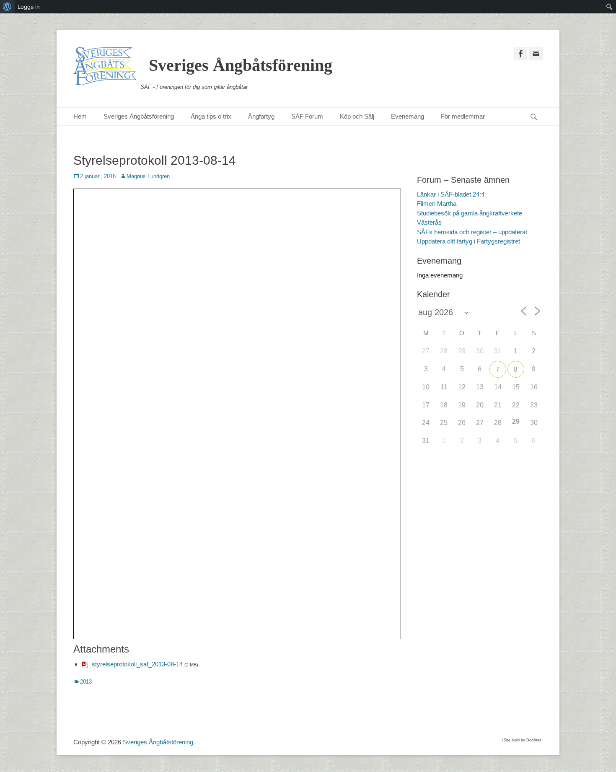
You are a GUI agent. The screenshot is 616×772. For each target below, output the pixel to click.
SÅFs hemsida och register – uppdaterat (472, 232)
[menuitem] (7, 6)
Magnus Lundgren (148, 176)
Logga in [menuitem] (29, 6)
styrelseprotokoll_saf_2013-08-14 (137, 664)
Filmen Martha (436, 203)
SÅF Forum (307, 116)
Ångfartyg (261, 116)
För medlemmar (463, 116)
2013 (86, 682)
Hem (80, 116)
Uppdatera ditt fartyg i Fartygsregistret (468, 241)
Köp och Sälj (357, 116)
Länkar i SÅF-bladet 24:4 (450, 194)
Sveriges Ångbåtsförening (240, 65)
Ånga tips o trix (211, 116)
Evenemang (407, 116)
